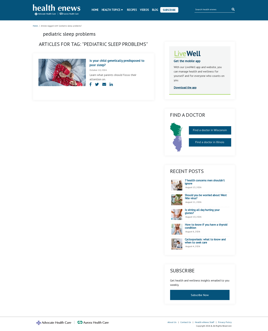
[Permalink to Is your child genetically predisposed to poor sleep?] (62, 72)
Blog (155, 9)
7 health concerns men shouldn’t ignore (205, 182)
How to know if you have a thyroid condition (206, 226)
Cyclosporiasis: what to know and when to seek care (205, 241)
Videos (144, 9)
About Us (172, 322)
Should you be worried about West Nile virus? (206, 197)
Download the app (185, 87)
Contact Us (185, 322)
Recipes (132, 9)
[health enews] (57, 10)
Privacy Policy (225, 322)
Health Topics (111, 9)
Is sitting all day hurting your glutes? (202, 211)
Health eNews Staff (204, 322)
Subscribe (169, 10)
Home (95, 9)
